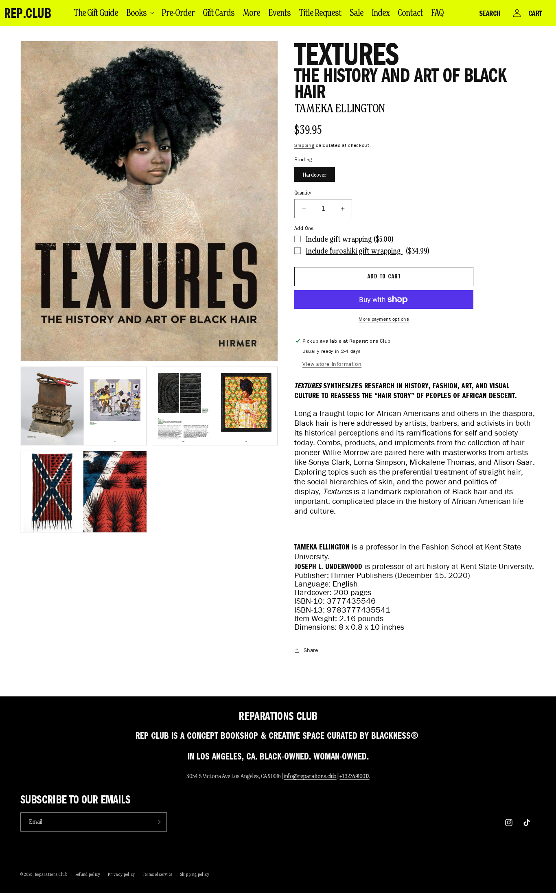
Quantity (302, 193)
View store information (331, 364)
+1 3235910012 (354, 776)
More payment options (384, 319)
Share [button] (311, 650)
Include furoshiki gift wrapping (354, 251)
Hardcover (314, 174)
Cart (535, 13)
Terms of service (158, 874)
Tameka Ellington (339, 108)
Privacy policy (121, 874)
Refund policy (88, 874)
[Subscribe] (157, 822)
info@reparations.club (310, 776)
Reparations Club (51, 874)
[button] (140, 13)
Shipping (304, 145)
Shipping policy (195, 874)
